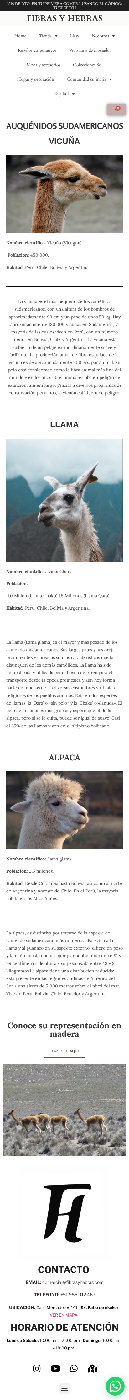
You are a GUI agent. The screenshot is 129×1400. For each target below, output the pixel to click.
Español (61, 94)
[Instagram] (36, 1368)
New (74, 36)
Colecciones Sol (88, 65)
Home (20, 36)
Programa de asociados (90, 50)
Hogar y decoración (35, 79)
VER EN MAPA (63, 1314)
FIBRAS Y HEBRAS (64, 18)
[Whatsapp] (73, 1368)
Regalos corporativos (37, 50)
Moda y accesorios (43, 65)
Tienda (45, 36)
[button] (64, 1388)
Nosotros (100, 36)
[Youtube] (55, 1368)
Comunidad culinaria (86, 79)
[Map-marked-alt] (92, 1368)
